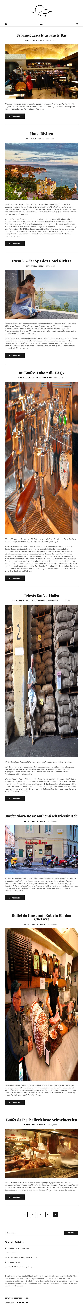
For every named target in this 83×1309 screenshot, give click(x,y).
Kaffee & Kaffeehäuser (42, 378)
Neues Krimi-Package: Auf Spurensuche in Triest (21, 1257)
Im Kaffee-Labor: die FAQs (41, 372)
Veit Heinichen (52, 601)
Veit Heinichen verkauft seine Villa (17, 1248)
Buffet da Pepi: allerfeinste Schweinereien (41, 1119)
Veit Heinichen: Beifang (13, 1262)
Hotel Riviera (41, 133)
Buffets (27, 821)
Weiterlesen (14, 116)
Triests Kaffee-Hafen (41, 595)
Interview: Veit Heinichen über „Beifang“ (18, 1267)
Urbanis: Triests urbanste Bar (41, 35)
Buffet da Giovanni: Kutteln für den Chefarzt (41, 917)
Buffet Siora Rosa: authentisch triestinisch (41, 815)
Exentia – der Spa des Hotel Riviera (41, 260)
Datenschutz (22, 1303)
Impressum (9, 1303)
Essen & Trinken (37, 40)
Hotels (41, 139)
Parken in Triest (10, 1253)
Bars (27, 40)
